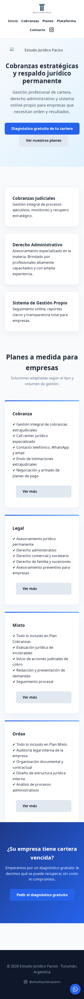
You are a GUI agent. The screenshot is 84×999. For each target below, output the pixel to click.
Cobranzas (30, 21)
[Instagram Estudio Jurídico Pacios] (51, 29)
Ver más (30, 491)
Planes (47, 21)
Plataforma (66, 21)
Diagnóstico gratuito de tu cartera (42, 128)
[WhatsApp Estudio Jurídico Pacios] (75, 989)
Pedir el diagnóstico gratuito (42, 894)
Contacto (37, 29)
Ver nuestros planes (43, 140)
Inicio (13, 21)
